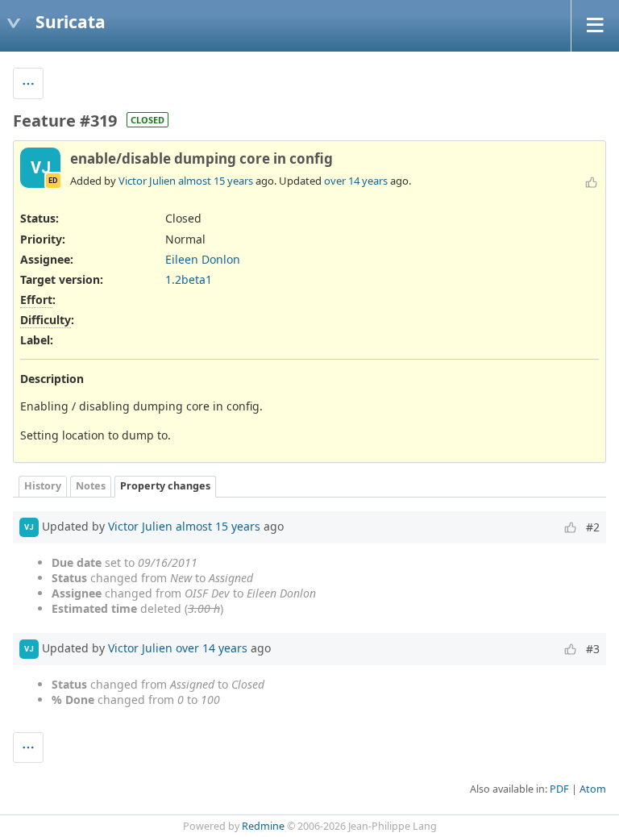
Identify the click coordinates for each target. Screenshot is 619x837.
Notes (91, 486)
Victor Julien (147, 180)
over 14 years (356, 180)
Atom (593, 789)
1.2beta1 (188, 279)
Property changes (165, 486)
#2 (593, 527)
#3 (593, 648)
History (42, 486)
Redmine (263, 826)
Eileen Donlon (202, 259)
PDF (559, 789)
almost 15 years (215, 180)
